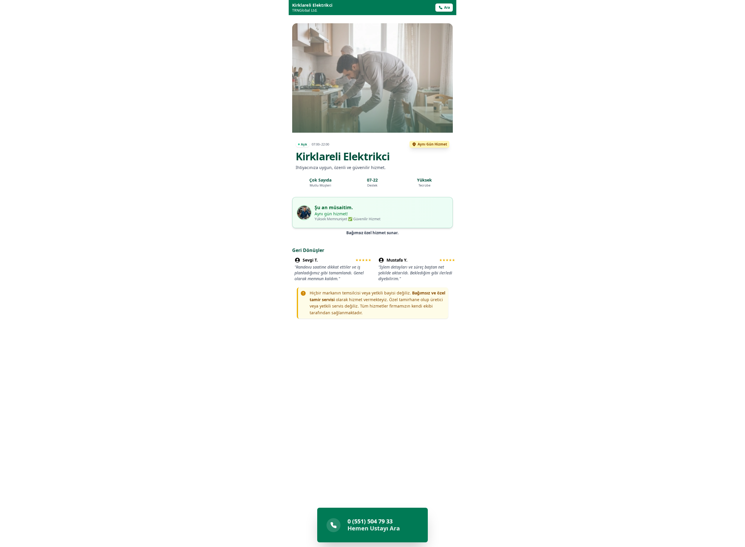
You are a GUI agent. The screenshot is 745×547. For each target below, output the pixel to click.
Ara (447, 7)
